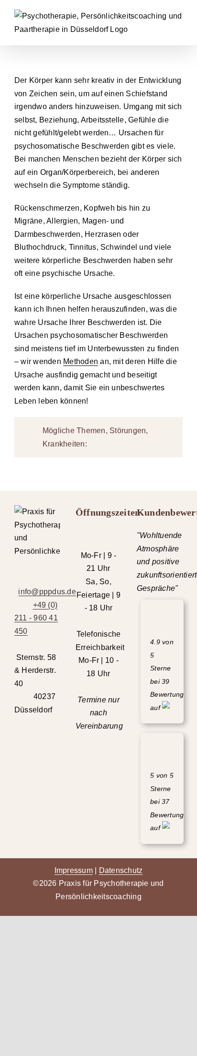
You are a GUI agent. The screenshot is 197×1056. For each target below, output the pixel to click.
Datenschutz (121, 870)
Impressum (74, 870)
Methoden (80, 361)
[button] (98, 437)
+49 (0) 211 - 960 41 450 (36, 618)
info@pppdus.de (47, 592)
